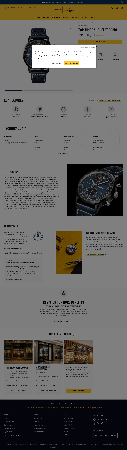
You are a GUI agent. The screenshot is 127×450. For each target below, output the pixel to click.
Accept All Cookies (71, 63)
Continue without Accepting (87, 47)
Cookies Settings (56, 63)
